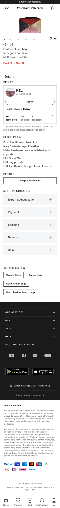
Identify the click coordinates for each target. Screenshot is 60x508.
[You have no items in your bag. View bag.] (53, 8)
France (9, 487)
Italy (34, 490)
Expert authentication (21, 200)
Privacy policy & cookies (28, 395)
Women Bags (13, 275)
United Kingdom (21, 487)
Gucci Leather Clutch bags (20, 292)
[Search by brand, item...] (6, 8)
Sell (8, 328)
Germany (48, 487)
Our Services (14, 312)
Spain (27, 490)
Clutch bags (35, 275)
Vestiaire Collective (20, 344)
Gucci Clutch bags (16, 283)
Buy (7, 320)
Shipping (13, 225)
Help (11, 250)
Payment (13, 212)
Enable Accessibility (30, 1)
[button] (53, 8)
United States (36, 487)
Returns (13, 237)
